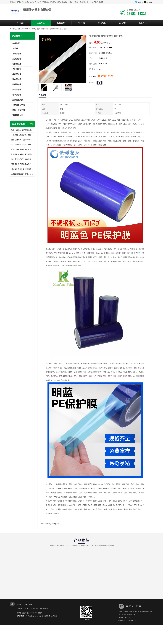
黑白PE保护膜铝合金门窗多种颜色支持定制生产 (22, 145)
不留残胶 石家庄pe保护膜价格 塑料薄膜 (22, 135)
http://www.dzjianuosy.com (50, 524)
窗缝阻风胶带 (17, 115)
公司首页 (20, 23)
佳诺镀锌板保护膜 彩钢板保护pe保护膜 (22, 154)
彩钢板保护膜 (17, 100)
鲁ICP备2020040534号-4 (41, 608)
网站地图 (54, 616)
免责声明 (38, 616)
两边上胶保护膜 (18, 110)
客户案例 (122, 23)
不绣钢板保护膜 (18, 105)
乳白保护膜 (16, 79)
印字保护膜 (16, 95)
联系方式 (143, 23)
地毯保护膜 (16, 54)
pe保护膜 (35, 29)
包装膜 (15, 48)
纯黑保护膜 (16, 90)
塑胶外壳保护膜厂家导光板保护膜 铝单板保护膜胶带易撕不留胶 (22, 159)
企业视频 (61, 23)
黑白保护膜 (16, 74)
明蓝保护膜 (16, 84)
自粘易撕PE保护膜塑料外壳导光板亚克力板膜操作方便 (22, 140)
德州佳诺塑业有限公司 (25, 613)
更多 (32, 124)
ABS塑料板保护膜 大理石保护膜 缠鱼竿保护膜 (22, 169)
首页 (20, 29)
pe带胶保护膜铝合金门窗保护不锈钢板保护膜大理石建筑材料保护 (22, 174)
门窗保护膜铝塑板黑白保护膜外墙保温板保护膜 (22, 164)
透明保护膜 (16, 69)
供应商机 (41, 23)
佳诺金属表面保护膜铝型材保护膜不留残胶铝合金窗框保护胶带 (22, 149)
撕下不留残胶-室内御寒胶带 (21, 130)
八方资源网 (30, 616)
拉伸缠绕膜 (16, 64)
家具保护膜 (16, 59)
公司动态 (102, 23)
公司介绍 (81, 23)
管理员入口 (46, 616)
